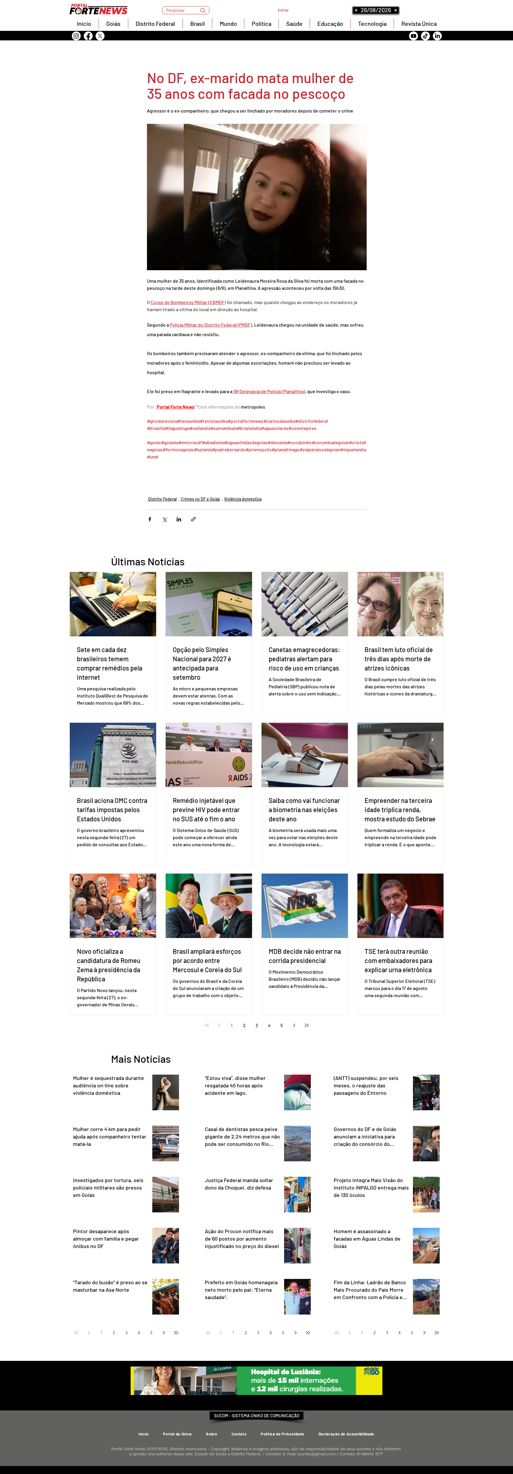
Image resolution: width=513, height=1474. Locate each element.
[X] (100, 35)
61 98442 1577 (370, 1453)
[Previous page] (219, 1025)
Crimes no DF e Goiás (200, 499)
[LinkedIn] (437, 35)
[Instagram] (76, 35)
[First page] (207, 1025)
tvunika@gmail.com (316, 1453)
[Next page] (294, 1025)
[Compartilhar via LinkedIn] (179, 519)
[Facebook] (88, 35)
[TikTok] (425, 35)
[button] (185, 10)
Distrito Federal (162, 499)
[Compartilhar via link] (193, 519)
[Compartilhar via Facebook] (150, 519)
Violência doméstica (243, 499)
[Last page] (306, 1025)
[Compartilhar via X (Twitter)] (164, 519)
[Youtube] (413, 35)
